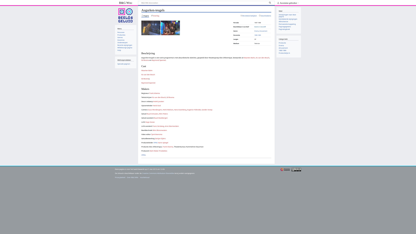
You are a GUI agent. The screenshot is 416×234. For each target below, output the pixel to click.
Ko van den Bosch (262, 58)
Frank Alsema (154, 93)
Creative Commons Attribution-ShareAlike (158, 173)
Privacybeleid (120, 177)
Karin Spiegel (163, 142)
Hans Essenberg (180, 110)
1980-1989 (257, 35)
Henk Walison (168, 110)
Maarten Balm (249, 58)
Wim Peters (163, 114)
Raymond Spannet (159, 60)
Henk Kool (157, 105)
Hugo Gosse (150, 122)
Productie (282, 43)
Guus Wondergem (155, 110)
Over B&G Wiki (132, 177)
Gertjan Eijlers (160, 138)
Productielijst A (284, 53)
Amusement (263, 31)
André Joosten (158, 101)
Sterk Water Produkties (158, 151)
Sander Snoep (207, 110)
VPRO (156, 142)
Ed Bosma (145, 60)
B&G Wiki (125, 2)
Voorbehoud (144, 177)
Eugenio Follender (194, 110)
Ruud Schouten (152, 114)
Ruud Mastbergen (161, 118)
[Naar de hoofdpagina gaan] (125, 15)
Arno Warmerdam (172, 126)
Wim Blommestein (160, 130)
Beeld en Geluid (259, 27)
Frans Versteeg (158, 126)
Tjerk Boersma (156, 134)
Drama (256, 31)
